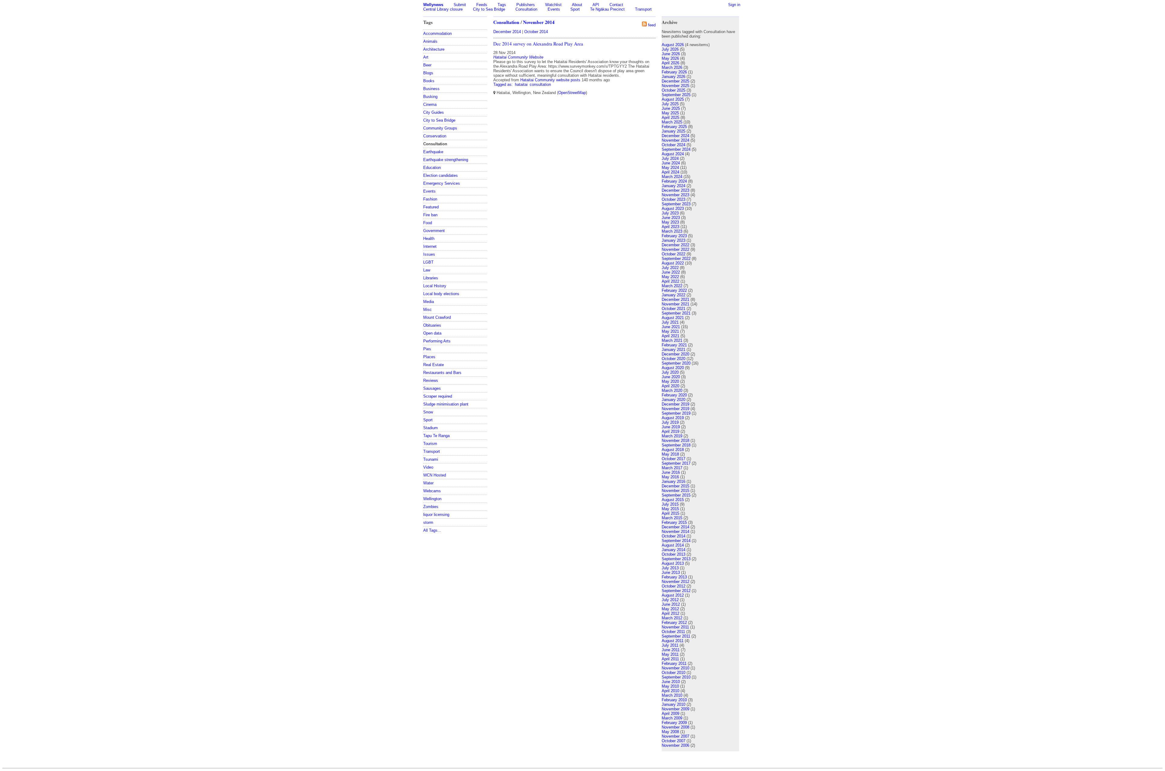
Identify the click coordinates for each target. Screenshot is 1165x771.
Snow (428, 412)
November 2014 (539, 22)
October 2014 (536, 31)
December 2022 (675, 245)
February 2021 (674, 345)
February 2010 (674, 700)
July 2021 (670, 322)
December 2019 (675, 404)
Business (431, 88)
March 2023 (672, 231)
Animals (430, 41)
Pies (427, 349)
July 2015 (670, 504)
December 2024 (675, 135)
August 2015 (673, 499)
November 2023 (675, 195)
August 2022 (673, 263)
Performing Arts (437, 341)
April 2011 (670, 659)
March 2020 (672, 390)
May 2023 (670, 222)
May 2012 (670, 609)
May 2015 (670, 509)
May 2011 (670, 654)
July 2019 (670, 422)
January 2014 (673, 549)
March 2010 (672, 695)
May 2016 (670, 477)
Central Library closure (443, 9)
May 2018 (670, 454)
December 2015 (675, 486)
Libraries (430, 278)
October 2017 (673, 458)
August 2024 (673, 154)
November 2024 (675, 140)
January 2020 (673, 399)
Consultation (526, 9)
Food (427, 223)
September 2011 (676, 636)
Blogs (428, 73)
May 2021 (670, 331)
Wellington (432, 499)
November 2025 (675, 85)
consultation (540, 84)
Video (428, 467)
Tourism (430, 443)
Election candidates (440, 175)
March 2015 (672, 518)
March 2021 (672, 340)
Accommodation (437, 33)
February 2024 (674, 181)
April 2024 (670, 172)
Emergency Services (441, 183)
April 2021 (670, 336)
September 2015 (676, 495)
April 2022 (670, 281)
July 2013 (670, 568)
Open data (432, 333)
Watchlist (553, 4)
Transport (643, 9)
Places (429, 357)
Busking (430, 96)
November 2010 (675, 668)
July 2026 (670, 49)
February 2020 (674, 395)
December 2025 (675, 81)
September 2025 (676, 95)
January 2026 (673, 76)
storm (428, 522)
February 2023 (674, 236)
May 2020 (670, 381)
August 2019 (673, 418)
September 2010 (676, 677)
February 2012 (674, 622)
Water (428, 483)
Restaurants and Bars (442, 372)
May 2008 (670, 731)
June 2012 (671, 604)
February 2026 (674, 72)
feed (652, 25)
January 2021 (673, 349)
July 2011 (670, 645)
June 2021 (671, 327)
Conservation (434, 136)
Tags (502, 4)
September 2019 (676, 413)
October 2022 (673, 254)
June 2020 (671, 377)
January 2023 (673, 240)
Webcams (432, 491)
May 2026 (670, 58)
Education (432, 167)
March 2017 (672, 468)
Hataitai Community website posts (550, 80)
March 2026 (672, 67)
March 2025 (672, 122)
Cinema (430, 104)
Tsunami (430, 459)
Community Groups (440, 128)
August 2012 (673, 595)
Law (426, 270)
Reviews (430, 380)
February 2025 (674, 126)
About (577, 4)
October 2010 (673, 672)
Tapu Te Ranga (436, 435)
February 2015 (674, 522)
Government (434, 230)
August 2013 (673, 563)
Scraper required (437, 396)
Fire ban (430, 215)
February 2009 (674, 722)
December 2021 (675, 299)
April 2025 (670, 117)
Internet (430, 246)
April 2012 (670, 613)
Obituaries (432, 325)
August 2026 (673, 44)
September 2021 (676, 313)
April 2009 (670, 713)
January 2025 (673, 131)
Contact (616, 4)
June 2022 (671, 272)
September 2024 (676, 149)
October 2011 (673, 631)
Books (428, 81)
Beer (427, 65)
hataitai (521, 84)
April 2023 (670, 226)
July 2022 (670, 267)
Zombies (430, 506)
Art (425, 57)
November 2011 (675, 627)
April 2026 (670, 63)
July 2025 (670, 104)
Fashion (430, 199)
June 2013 (671, 572)
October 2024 (673, 145)
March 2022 (672, 286)
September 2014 (676, 540)
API (596, 4)
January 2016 (673, 481)
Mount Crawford (437, 317)
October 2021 (673, 308)
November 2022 (675, 249)
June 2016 (671, 472)
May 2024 (670, 167)
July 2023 (670, 213)
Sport (575, 9)
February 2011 (674, 663)
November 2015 (675, 490)
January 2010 (673, 704)
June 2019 (671, 427)
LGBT (428, 262)
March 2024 (672, 176)
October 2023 (673, 199)
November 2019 (675, 408)
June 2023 (671, 217)
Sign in (734, 4)
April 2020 (670, 386)
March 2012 (672, 618)
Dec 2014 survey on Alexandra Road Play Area (538, 44)
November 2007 (675, 736)
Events (554, 9)
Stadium (430, 428)
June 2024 (671, 163)
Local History (434, 286)
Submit (460, 4)
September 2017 (676, 463)
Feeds (481, 4)
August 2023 (673, 208)
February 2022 (674, 290)
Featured (431, 207)
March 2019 (672, 436)
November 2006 (675, 745)
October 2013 (673, 554)
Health (428, 238)
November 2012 (675, 581)
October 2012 (673, 586)
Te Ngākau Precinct (607, 9)
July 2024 (670, 158)
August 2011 (673, 640)
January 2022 (673, 295)
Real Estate (433, 364)
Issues (429, 254)
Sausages (432, 388)
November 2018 (675, 440)
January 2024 (673, 185)
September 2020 (676, 363)
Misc (427, 309)
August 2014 (673, 545)
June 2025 (671, 108)
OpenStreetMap (572, 92)
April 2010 (670, 691)
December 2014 (507, 31)
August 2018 (673, 449)
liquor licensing (436, 514)
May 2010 (670, 686)
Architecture (433, 49)
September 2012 (676, 590)
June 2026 (671, 54)
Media (428, 301)
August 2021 (673, 317)
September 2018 (676, 445)
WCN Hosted (434, 475)
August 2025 (673, 99)
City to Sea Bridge (489, 9)
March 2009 (672, 718)
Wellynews (433, 4)
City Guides (433, 112)
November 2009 (675, 709)
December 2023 (675, 190)
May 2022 (670, 276)
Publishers (525, 4)
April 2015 (670, 513)
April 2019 (670, 431)
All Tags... (432, 530)
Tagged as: (503, 84)
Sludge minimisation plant (445, 404)
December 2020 (675, 354)
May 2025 (670, 113)
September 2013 (676, 559)
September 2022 (676, 258)
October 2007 (673, 741)
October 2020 (673, 358)
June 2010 (671, 681)
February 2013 (674, 577)
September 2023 (676, 204)
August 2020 (673, 367)
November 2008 (675, 727)
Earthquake (433, 152)
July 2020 (670, 372)
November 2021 (675, 304)
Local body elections (441, 293)
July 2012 (670, 600)
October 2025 (673, 90)
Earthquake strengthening (445, 159)
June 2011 (671, 650)
